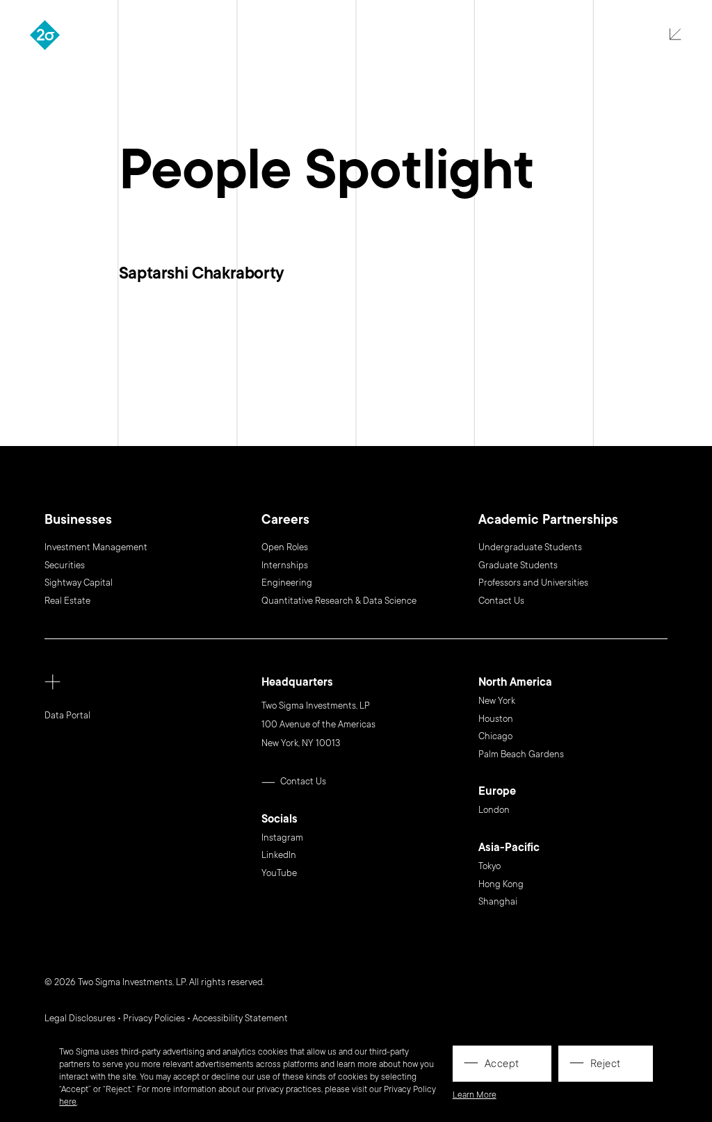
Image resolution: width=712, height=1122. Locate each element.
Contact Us (501, 601)
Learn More (474, 1094)
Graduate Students (518, 565)
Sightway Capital (78, 583)
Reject (605, 1064)
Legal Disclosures (79, 1018)
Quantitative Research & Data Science (338, 601)
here (67, 1101)
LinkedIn (278, 855)
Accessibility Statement (240, 1018)
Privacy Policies (154, 1018)
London (494, 810)
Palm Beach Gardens (521, 754)
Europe (497, 791)
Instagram (282, 838)
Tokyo (489, 866)
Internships (284, 565)
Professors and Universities (533, 583)
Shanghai (497, 902)
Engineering (286, 583)
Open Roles (284, 547)
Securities (64, 565)
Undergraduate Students (530, 547)
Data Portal (67, 715)
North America (515, 682)
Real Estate (67, 601)
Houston (495, 719)
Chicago (495, 736)
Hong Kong (501, 884)
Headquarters (297, 682)
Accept (502, 1064)
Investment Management (95, 547)
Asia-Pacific (509, 848)
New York (496, 701)
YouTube (279, 873)
